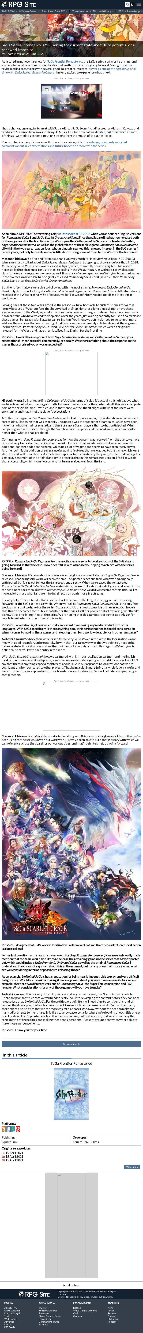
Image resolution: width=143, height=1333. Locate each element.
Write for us (10, 1319)
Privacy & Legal (12, 1313)
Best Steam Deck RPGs (54, 11)
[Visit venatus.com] (95, 113)
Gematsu (77, 1316)
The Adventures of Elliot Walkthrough (92, 11)
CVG (75, 1313)
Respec (77, 1307)
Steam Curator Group (50, 1316)
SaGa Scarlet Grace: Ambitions (35, 72)
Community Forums (49, 1321)
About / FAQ (10, 1307)
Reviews (112, 1313)
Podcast (112, 1321)
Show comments (71, 1044)
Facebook (44, 1313)
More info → (132, 1166)
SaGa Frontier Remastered (64, 61)
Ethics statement (12, 1310)
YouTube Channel (48, 1310)
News (110, 1307)
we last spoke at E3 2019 (74, 234)
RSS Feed (43, 1324)
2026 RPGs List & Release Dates (19, 11)
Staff (6, 1316)
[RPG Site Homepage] (19, 4)
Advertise (9, 1321)
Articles (111, 1310)
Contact (8, 1324)
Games (111, 1316)
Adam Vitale (13, 54)
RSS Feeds (9, 1327)
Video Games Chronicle (85, 1310)
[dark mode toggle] (129, 4)
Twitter (42, 1307)
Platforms (113, 1319)
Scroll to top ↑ (72, 1285)
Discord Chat (45, 1319)
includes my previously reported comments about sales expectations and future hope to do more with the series (64, 144)
